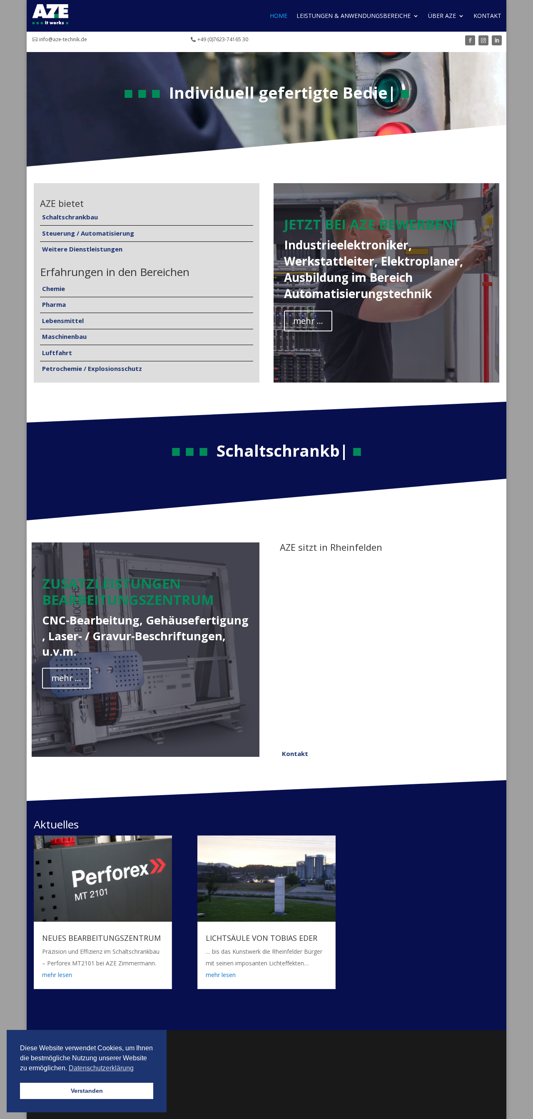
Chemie (53, 288)
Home (278, 16)
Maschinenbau (64, 336)
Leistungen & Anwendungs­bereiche (353, 16)
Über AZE (442, 16)
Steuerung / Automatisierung (88, 233)
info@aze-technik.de (63, 39)
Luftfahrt (57, 352)
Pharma (54, 304)
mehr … (308, 320)
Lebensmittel (63, 320)
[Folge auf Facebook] (470, 40)
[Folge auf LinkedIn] (497, 40)
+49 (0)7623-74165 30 (222, 39)
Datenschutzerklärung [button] (101, 1068)
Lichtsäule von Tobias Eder (261, 938)
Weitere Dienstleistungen (82, 249)
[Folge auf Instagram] (483, 40)
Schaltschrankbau (70, 217)
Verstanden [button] (87, 1090)
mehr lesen (57, 975)
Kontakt (487, 16)
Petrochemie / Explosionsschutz (92, 368)
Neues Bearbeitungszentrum (101, 938)
